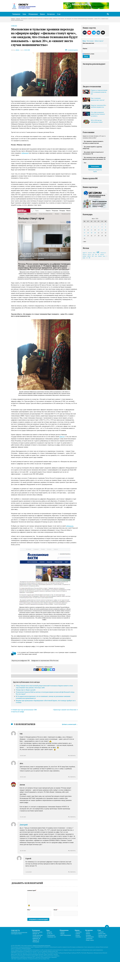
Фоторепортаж (90, 937)
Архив (95, 171)
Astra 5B (90, 252)
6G (87, 257)
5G (96, 254)
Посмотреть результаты (95, 170)
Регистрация (90, 41)
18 (88, 232)
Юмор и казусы (90, 940)
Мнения (88, 933)
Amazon (100, 256)
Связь (24, 14)
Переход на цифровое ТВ (20, 660)
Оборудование (33, 14)
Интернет (49, 932)
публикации (69, 526)
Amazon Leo (103, 252)
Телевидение (16, 14)
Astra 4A (85, 254)
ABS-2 (94, 252)
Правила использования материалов (41, 945)
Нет (85, 163)
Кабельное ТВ (36, 938)
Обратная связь (102, 937)
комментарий (31, 890)
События (14, 26)
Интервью (88, 935)
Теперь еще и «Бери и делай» (26, 690)
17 (84, 232)
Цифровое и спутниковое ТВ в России (44, 660)
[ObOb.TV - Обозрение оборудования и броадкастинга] (23, 6)
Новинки (62, 932)
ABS (93, 256)
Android (102, 254)
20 (95, 232)
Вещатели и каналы (37, 932)
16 (105, 230)
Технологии (78, 932)
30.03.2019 (23, 776)
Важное (42, 14)
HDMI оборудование (65, 935)
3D (98, 254)
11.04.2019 (29, 872)
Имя (29, 909)
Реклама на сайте (102, 935)
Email (56, 909)
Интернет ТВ (36, 933)
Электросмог (89, 938)
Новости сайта (101, 933)
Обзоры (62, 933)
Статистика (78, 937)
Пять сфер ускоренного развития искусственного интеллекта (98, 114)
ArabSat (84, 256)
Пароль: (85, 48)
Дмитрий (24, 825)
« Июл (84, 241)
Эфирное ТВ (36, 940)
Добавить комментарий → (70, 724)
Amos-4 (89, 254)
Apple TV (85, 252)
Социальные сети (51, 937)
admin (17, 50)
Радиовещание (51, 935)
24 (84, 235)
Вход (84, 41)
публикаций (25, 153)
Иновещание (36, 941)
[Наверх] (107, 927)
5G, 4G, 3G (49, 933)
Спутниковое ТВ (37, 937)
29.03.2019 (27, 50)
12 (91, 230)
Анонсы (88, 932)
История (78, 935)
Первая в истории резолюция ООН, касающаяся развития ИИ (99, 92)
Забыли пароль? (99, 41)
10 (84, 230)
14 (98, 230)
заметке (61, 436)
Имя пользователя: (88, 43)
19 (91, 232)
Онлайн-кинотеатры (38, 935)
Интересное (51, 14)
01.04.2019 (23, 850)
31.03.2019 (23, 816)
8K (89, 257)
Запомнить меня (89, 54)
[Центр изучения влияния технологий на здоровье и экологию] (86, 8)
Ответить (73, 755)
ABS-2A (89, 256)
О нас (58, 14)
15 (102, 230)
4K (97, 252)
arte (93, 254)
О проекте (101, 932)
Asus (96, 256)
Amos (104, 256)
